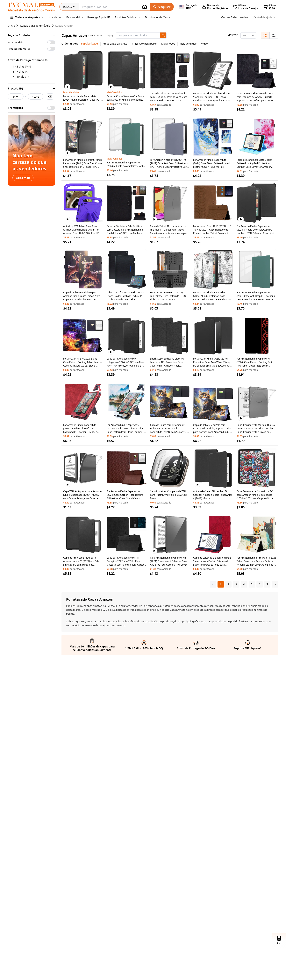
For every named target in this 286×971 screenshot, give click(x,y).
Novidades (55, 17)
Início (11, 25)
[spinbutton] (16, 96)
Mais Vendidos (74, 17)
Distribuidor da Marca (157, 17)
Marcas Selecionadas (234, 17)
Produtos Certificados (127, 17)
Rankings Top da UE (98, 17)
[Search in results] (163, 35)
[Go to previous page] (213, 584)
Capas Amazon (64, 25)
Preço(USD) (15, 88)
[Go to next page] (275, 584)
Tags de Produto (19, 35)
